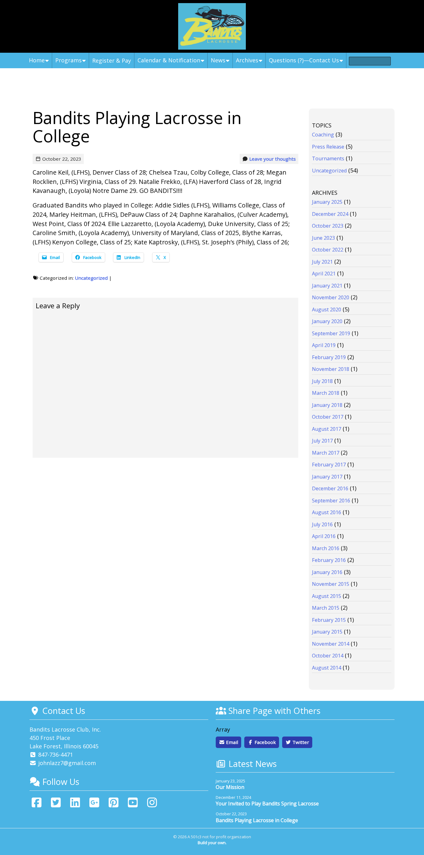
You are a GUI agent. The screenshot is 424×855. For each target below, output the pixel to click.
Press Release (328, 146)
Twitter (300, 742)
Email (231, 742)
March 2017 (325, 452)
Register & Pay (111, 60)
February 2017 (329, 464)
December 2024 (330, 214)
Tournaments (328, 158)
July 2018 (322, 381)
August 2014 (326, 667)
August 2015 (326, 596)
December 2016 (330, 488)
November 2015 (330, 584)
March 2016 (325, 548)
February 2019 (329, 357)
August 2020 (326, 309)
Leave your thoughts (272, 159)
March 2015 (325, 607)
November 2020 (330, 297)
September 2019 (331, 333)
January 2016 (327, 572)
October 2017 (327, 416)
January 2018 (327, 405)
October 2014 (327, 655)
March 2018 (325, 393)
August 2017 (326, 428)
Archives (247, 60)
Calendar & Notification (169, 60)
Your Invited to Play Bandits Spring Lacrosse (267, 803)
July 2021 (322, 261)
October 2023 (327, 225)
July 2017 (322, 440)
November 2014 (330, 643)
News (218, 60)
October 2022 (327, 249)
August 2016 (326, 512)
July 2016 (322, 524)
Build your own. (212, 842)
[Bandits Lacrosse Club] (212, 26)
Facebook (264, 742)
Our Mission (230, 787)
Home (37, 60)
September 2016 (331, 500)
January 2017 (327, 476)
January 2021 (327, 285)
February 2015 (329, 620)
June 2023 (323, 237)
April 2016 (324, 536)
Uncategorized (91, 278)
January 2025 (327, 201)
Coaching (323, 134)
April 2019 (324, 345)
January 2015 (327, 631)
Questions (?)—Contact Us (304, 60)
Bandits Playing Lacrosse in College (257, 820)
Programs (68, 60)
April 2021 (324, 273)
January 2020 (327, 321)
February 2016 (329, 560)
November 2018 (330, 369)
